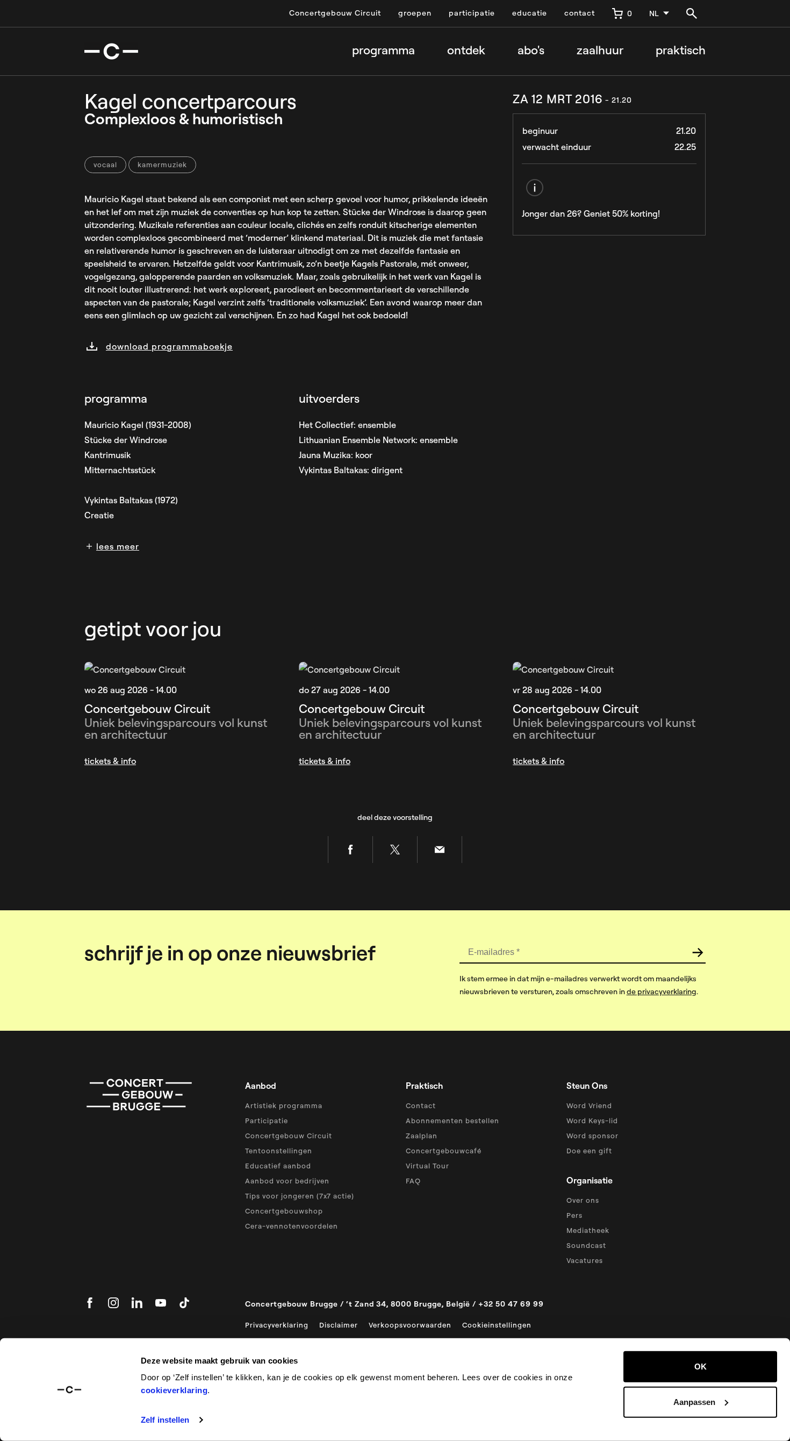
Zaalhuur (600, 50)
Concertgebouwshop (284, 1211)
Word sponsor (592, 1135)
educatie (529, 13)
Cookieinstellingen (497, 1325)
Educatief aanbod (278, 1165)
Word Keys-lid (592, 1120)
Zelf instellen (165, 1419)
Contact (421, 1105)
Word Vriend (589, 1105)
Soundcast (586, 1245)
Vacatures (584, 1260)
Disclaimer (338, 1325)
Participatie (266, 1120)
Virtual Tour (427, 1165)
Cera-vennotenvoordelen (291, 1226)
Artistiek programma (283, 1105)
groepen (415, 13)
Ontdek (466, 50)
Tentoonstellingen (278, 1150)
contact (579, 13)
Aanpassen (694, 1401)
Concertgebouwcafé (444, 1150)
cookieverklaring (174, 1390)
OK (700, 1366)
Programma (383, 50)
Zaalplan (421, 1135)
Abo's (531, 50)
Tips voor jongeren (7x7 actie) (299, 1196)
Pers (574, 1215)
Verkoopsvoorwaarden (410, 1325)
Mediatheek (587, 1230)
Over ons (582, 1200)
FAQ (413, 1180)
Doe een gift (589, 1150)
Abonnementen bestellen (452, 1120)
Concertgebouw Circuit (335, 13)
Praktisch (681, 50)
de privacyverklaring (661, 991)
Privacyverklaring (276, 1325)
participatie (472, 13)
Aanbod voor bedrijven (287, 1180)
